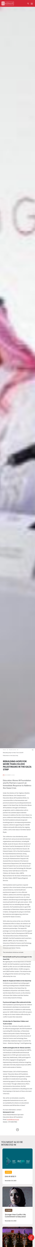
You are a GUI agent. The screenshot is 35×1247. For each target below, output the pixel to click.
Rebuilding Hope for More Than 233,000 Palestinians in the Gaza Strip (13, 754)
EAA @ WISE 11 (10, 1176)
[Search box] (28, 3)
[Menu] (31, 3)
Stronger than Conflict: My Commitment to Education (15, 1215)
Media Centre (12, 749)
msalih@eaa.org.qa (13, 1119)
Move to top (17, 1129)
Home (4, 749)
